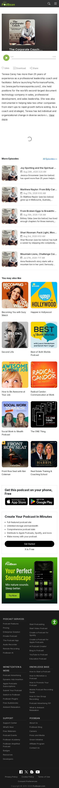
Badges (6, 750)
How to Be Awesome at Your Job (13, 393)
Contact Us (35, 748)
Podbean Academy (11, 739)
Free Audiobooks (10, 703)
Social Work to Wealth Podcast (12, 433)
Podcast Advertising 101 (40, 703)
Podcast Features (11, 624)
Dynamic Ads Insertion (13, 679)
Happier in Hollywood (41, 312)
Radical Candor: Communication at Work (42, 393)
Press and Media (37, 735)
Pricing (6, 628)
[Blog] (31, 771)
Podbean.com (39, 786)
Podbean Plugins (10, 699)
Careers (33, 731)
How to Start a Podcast (40, 671)
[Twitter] (26, 771)
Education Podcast (38, 659)
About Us (34, 723)
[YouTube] (38, 771)
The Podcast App (11, 640)
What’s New (8, 727)
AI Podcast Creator (38, 646)
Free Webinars (9, 731)
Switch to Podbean (11, 694)
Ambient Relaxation (11, 707)
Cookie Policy (28, 777)
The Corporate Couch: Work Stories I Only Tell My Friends (26, 49)
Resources (8, 755)
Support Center (10, 723)
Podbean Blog (36, 727)
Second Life (8, 352)
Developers (8, 759)
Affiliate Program (37, 744)
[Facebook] (20, 771)
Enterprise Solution (11, 632)
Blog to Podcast (37, 650)
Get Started (29, 544)
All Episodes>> (50, 159)
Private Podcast (10, 636)
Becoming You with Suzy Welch (14, 314)
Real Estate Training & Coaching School (41, 473)
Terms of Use (44, 777)
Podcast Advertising (12, 675)
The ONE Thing (38, 431)
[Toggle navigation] (55, 3)
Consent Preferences (27, 781)
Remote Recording (11, 648)
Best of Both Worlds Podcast (41, 354)
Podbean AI (8, 653)
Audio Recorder (10, 644)
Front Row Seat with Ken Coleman (14, 473)
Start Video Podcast (38, 628)
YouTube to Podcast (39, 654)
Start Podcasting (37, 624)
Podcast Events (10, 735)
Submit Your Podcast (12, 690)
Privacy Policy (11, 777)
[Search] (49, 4)
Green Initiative (36, 739)
